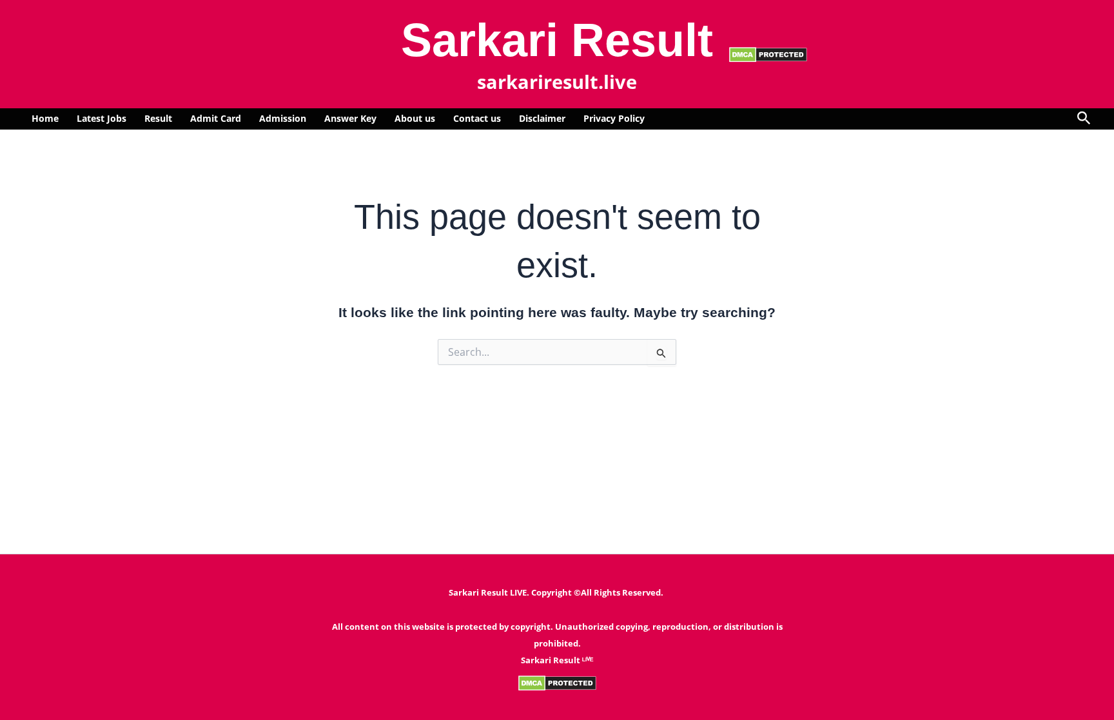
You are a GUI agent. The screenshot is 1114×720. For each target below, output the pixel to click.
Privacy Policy (614, 118)
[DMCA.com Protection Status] (768, 53)
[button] (1084, 119)
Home (45, 118)
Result (158, 118)
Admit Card (215, 118)
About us (415, 118)
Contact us (477, 118)
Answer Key (350, 118)
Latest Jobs (101, 118)
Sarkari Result (557, 40)
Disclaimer (542, 118)
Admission (282, 118)
